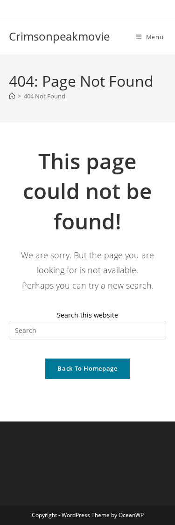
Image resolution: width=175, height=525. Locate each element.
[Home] (12, 96)
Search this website (87, 315)
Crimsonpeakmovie (59, 36)
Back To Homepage (87, 368)
